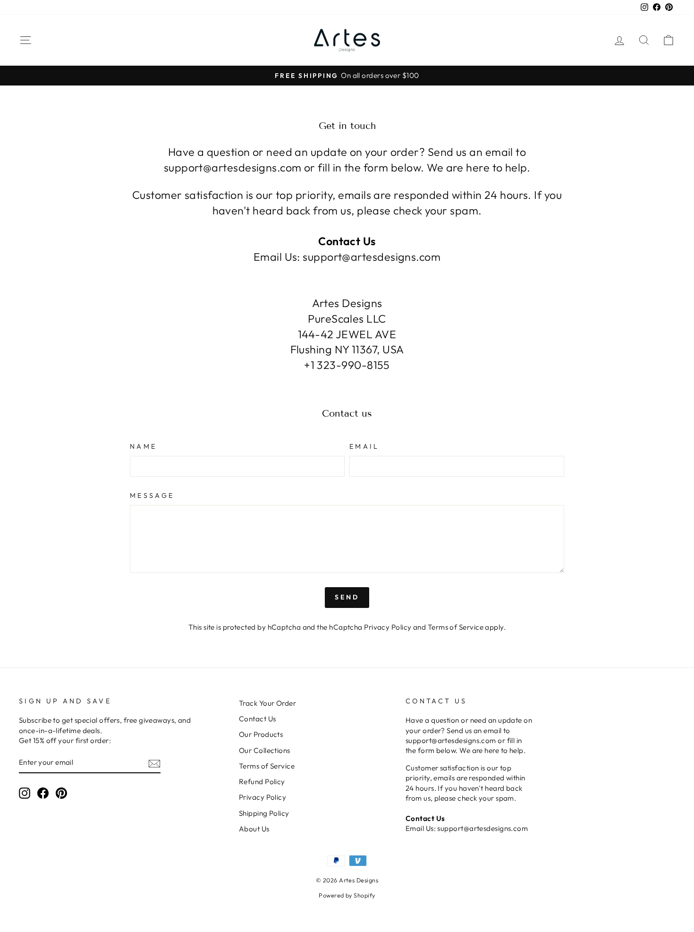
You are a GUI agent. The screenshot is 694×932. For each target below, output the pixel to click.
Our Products (261, 734)
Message (152, 495)
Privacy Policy (387, 627)
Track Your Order (267, 703)
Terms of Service (455, 627)
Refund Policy (262, 781)
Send (347, 597)
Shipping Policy (264, 813)
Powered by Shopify (347, 895)
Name (143, 446)
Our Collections (264, 750)
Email (364, 446)
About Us (254, 828)
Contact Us (257, 718)
